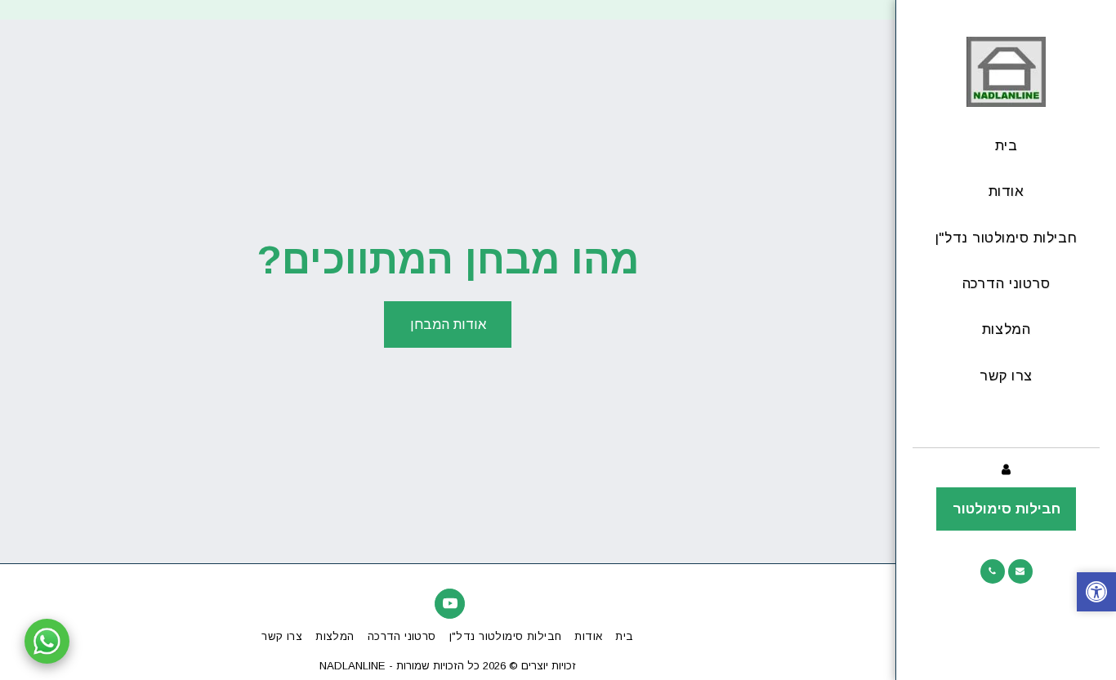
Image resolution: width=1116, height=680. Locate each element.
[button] (1020, 571)
